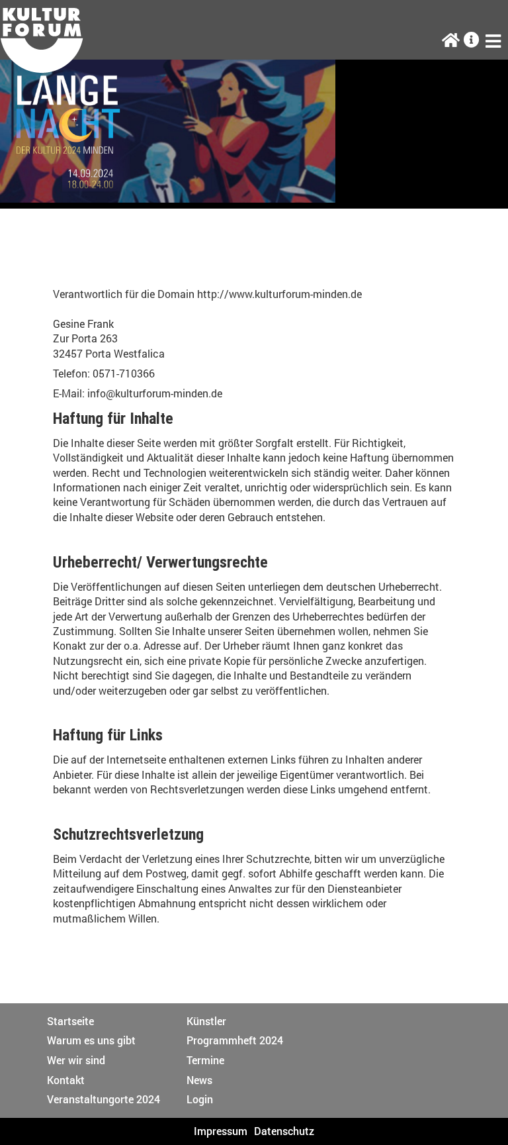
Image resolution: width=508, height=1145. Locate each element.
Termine (205, 1060)
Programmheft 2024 (235, 1040)
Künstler (206, 1021)
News (199, 1080)
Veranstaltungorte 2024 (103, 1099)
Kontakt (66, 1080)
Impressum (220, 1131)
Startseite (70, 1021)
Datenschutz (284, 1131)
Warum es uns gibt (91, 1040)
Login (200, 1099)
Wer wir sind (76, 1060)
